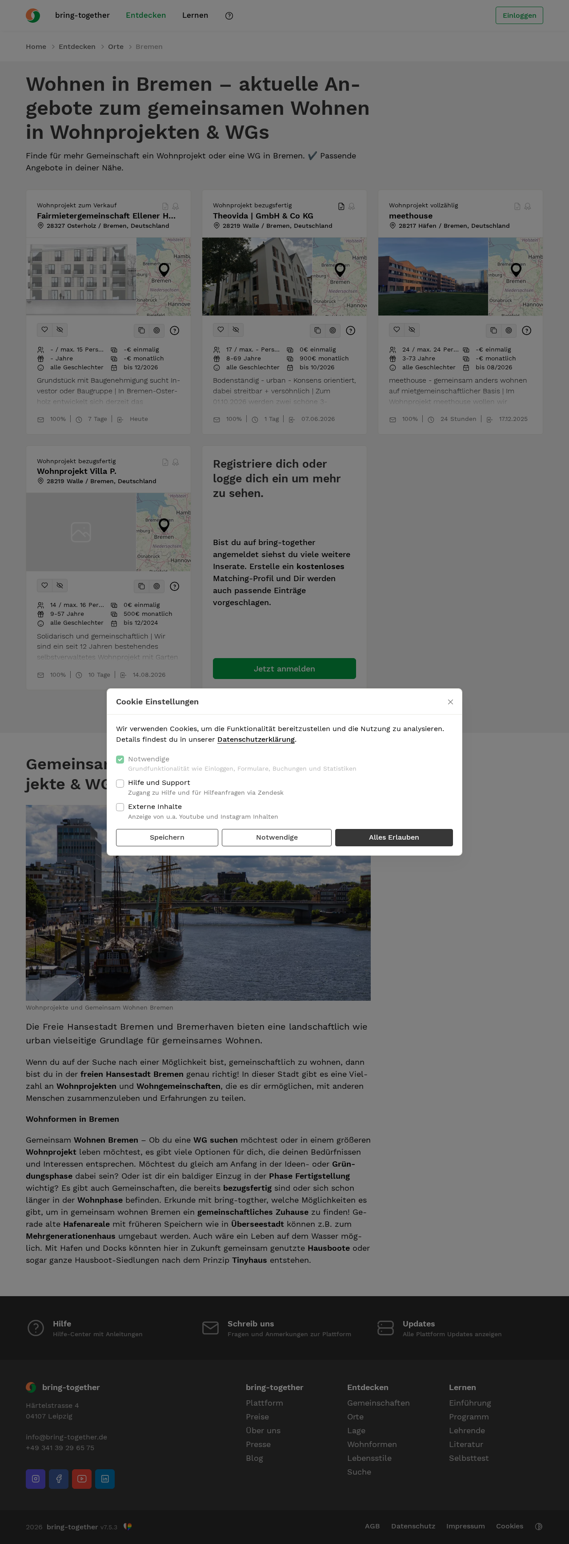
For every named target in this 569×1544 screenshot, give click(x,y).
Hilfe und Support (206, 787)
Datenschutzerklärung (256, 739)
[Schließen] (450, 702)
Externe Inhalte (203, 811)
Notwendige (242, 763)
